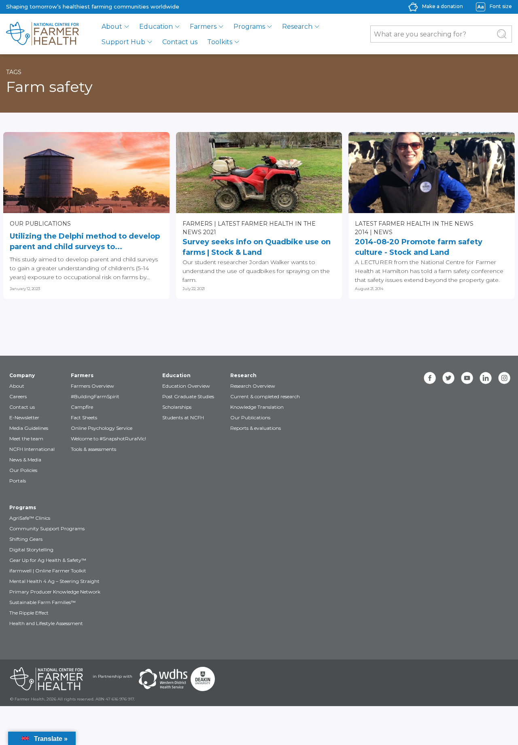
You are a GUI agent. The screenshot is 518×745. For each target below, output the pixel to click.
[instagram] (504, 378)
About (112, 26)
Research (297, 26)
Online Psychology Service (101, 428)
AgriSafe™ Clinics (29, 518)
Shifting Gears (25, 539)
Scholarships (176, 407)
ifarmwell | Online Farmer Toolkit (47, 571)
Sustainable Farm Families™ (42, 602)
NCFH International (32, 449)
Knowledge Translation (257, 407)
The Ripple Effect (29, 613)
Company (22, 375)
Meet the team (26, 438)
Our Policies (23, 470)
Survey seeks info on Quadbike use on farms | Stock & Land (257, 247)
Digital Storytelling (31, 549)
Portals (17, 481)
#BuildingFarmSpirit (95, 396)
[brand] (42, 34)
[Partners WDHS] (163, 679)
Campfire (82, 407)
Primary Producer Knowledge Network (54, 592)
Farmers (203, 26)
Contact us (179, 42)
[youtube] (467, 378)
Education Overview (186, 386)
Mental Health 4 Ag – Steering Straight (54, 581)
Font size (501, 6)
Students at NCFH (183, 417)
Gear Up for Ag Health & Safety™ (47, 560)
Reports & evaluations (255, 428)
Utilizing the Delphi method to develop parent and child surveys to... (85, 241)
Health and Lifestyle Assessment (46, 623)
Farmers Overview (92, 386)
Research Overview (252, 386)
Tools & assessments (93, 449)
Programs (249, 26)
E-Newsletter (24, 417)
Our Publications (40, 223)
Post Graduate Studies (188, 396)
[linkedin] (486, 378)
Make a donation (442, 6)
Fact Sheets (84, 417)
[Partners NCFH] (46, 679)
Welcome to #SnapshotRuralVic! (108, 438)
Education (156, 26)
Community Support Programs (47, 528)
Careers (18, 396)
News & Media (25, 460)
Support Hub (123, 42)
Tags (13, 72)
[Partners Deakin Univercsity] (203, 679)
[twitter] (448, 378)
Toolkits (219, 42)
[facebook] (430, 378)
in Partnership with (112, 676)
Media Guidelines (28, 428)
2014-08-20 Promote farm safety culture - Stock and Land (418, 247)
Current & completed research (265, 396)
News (383, 232)
